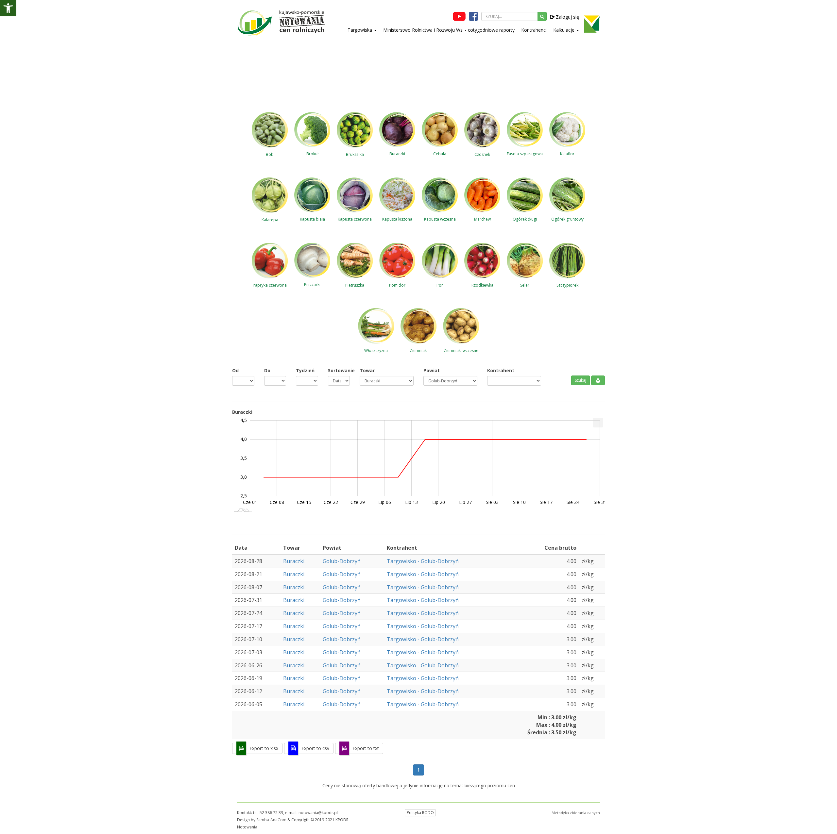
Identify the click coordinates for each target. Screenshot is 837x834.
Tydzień (305, 370)
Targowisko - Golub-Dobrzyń (423, 561)
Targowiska (360, 30)
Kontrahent (500, 370)
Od (235, 370)
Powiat (431, 370)
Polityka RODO (420, 812)
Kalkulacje (564, 30)
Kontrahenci (534, 30)
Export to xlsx (263, 748)
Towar (367, 370)
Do (267, 370)
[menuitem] (598, 422)
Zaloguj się (567, 17)
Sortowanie (339, 370)
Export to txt (365, 748)
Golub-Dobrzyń (342, 561)
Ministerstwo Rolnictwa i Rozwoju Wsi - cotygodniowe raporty (449, 30)
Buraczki (293, 561)
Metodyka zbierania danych (576, 812)
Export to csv (315, 748)
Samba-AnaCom (271, 820)
